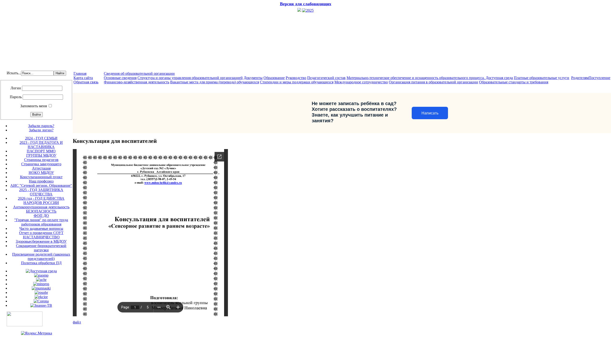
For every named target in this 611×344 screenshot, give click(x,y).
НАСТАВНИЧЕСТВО (41, 237)
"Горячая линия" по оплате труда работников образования (41, 222)
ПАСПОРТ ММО (41, 151)
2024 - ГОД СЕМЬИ (41, 138)
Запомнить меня (33, 106)
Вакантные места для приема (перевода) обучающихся (214, 82)
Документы (253, 78)
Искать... (14, 73)
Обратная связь (86, 82)
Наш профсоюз (41, 181)
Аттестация (41, 168)
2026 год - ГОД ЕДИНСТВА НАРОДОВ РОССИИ (41, 200)
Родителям (580, 78)
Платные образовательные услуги (541, 78)
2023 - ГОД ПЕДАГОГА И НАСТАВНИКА (41, 144)
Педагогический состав (326, 78)
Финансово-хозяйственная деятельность (136, 82)
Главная (80, 73)
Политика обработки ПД (41, 263)
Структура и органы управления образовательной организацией (190, 78)
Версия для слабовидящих (305, 3)
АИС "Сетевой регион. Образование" (41, 185)
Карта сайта (83, 78)
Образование (274, 78)
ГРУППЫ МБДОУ (41, 155)
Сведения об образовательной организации (139, 73)
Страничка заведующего (41, 164)
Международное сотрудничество (361, 82)
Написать (429, 113)
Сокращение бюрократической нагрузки (41, 248)
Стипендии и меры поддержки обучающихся (296, 82)
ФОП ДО (41, 216)
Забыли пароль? (41, 126)
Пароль (16, 97)
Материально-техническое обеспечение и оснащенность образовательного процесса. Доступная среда (430, 78)
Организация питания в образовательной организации (433, 82)
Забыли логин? (41, 130)
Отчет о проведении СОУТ (41, 233)
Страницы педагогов (41, 160)
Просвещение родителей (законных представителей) (41, 256)
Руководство (296, 78)
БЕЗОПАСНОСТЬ (41, 211)
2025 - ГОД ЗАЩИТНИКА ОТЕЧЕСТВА (41, 192)
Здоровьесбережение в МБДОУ (41, 241)
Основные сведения (120, 78)
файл (77, 322)
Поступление (599, 78)
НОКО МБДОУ (41, 173)
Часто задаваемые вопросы (41, 228)
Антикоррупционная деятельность (41, 207)
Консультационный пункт (41, 177)
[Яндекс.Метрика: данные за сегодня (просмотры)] (36, 333)
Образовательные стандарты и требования (513, 82)
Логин (16, 88)
